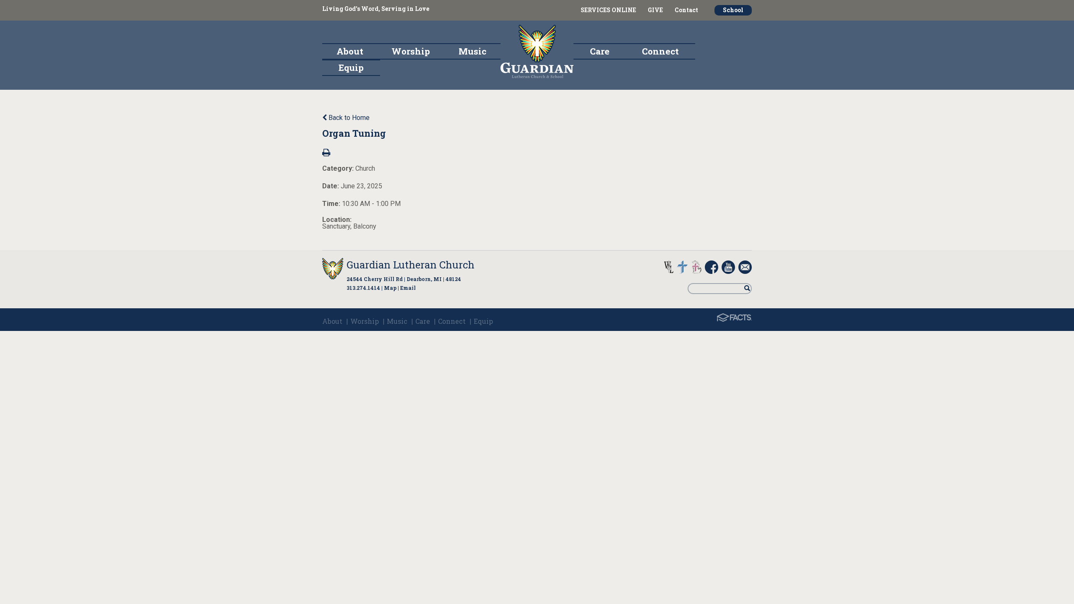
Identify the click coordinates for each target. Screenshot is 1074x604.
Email (408, 287)
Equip (483, 321)
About (332, 321)
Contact (686, 10)
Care (422, 321)
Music (397, 321)
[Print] (326, 153)
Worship (364, 321)
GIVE (655, 10)
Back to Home (348, 118)
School (733, 10)
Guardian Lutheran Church (410, 264)
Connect (452, 321)
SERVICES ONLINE (608, 10)
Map (390, 287)
